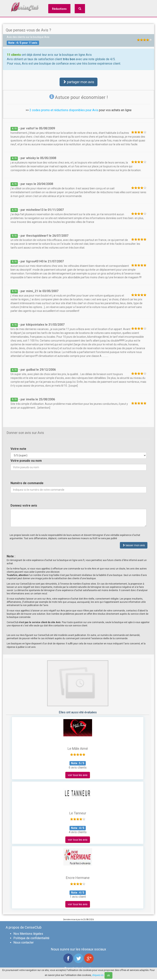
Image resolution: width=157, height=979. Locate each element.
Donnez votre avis (24, 505)
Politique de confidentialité (31, 938)
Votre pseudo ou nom (26, 460)
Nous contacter (23, 942)
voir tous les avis (77, 775)
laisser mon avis (135, 545)
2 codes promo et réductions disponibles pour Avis (63, 110)
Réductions (59, 8)
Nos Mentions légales (28, 933)
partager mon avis (80, 82)
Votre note (18, 449)
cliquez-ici (97, 975)
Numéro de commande (27, 483)
